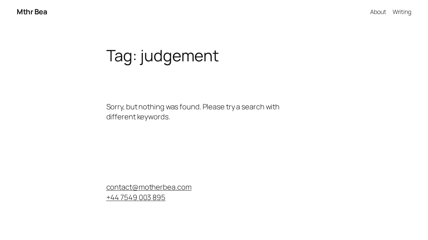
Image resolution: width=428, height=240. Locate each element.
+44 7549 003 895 (136, 197)
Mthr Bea (32, 12)
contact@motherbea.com (149, 187)
